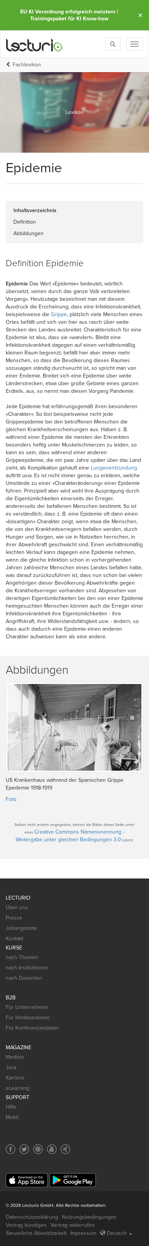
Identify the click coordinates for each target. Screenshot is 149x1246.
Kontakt (14, 938)
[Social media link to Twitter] (24, 1149)
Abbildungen (28, 233)
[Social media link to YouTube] (52, 1149)
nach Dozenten (24, 978)
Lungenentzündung (114, 468)
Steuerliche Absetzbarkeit (36, 1233)
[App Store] (27, 1180)
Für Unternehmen (27, 1007)
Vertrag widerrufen (72, 1225)
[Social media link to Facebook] (10, 1149)
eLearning (17, 1088)
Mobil (12, 1117)
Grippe (59, 314)
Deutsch (116, 1233)
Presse (14, 918)
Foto (11, 799)
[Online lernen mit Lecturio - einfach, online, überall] (34, 44)
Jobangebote (21, 928)
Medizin (15, 1057)
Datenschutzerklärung (32, 1217)
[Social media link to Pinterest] (38, 1149)
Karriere (15, 1078)
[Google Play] (72, 1180)
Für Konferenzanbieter (32, 1028)
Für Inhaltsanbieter (28, 1017)
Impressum (83, 1233)
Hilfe (11, 1107)
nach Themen (22, 957)
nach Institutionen (27, 967)
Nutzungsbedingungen (89, 1217)
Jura (11, 1067)
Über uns (17, 907)
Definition (24, 222)
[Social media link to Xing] (65, 1149)
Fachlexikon (27, 64)
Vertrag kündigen (26, 1225)
